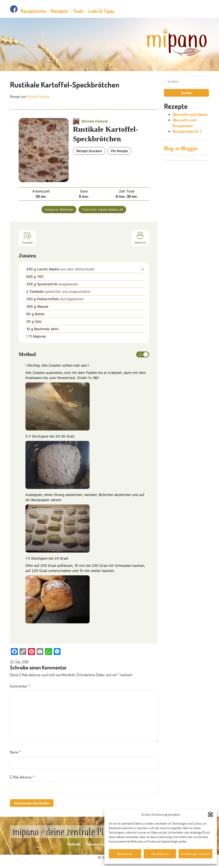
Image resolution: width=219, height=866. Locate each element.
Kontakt (74, 844)
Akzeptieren (125, 854)
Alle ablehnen (160, 854)
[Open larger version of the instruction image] (57, 406)
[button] (210, 814)
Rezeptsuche (33, 11)
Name (15, 752)
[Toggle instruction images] (142, 354)
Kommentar (20, 686)
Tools (78, 11)
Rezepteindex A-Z (187, 131)
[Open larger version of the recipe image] (44, 150)
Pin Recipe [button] (119, 151)
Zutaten (27, 242)
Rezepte (59, 11)
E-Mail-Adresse (22, 777)
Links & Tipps (101, 11)
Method (140, 242)
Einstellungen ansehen (195, 854)
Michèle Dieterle (38, 96)
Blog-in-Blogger (181, 148)
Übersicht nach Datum (190, 114)
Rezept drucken (89, 151)
